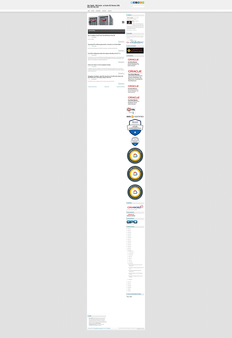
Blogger (108, 328)
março (130, 261)
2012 (129, 282)
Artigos (92, 10)
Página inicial (106, 86)
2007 (129, 290)
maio (130, 258)
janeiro (130, 279)
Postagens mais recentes (92, 86)
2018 (129, 241)
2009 (129, 287)
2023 (129, 232)
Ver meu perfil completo (132, 30)
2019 (129, 239)
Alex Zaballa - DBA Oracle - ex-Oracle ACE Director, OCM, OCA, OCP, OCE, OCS (103, 6)
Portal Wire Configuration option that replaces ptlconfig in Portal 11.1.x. (104, 53)
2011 (129, 283)
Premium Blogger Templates (140, 328)
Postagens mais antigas (121, 86)
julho (130, 256)
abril (129, 260)
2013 (129, 250)
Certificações (98, 10)
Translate (134, 19)
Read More (122, 41)
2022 (129, 234)
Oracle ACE (110, 10)
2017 (129, 242)
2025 (129, 228)
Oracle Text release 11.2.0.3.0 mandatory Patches (99, 64)
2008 (129, 289)
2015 (129, 246)
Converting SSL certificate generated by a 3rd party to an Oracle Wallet (104, 44)
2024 (129, 230)
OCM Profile (104, 10)
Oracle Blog (92, 30)
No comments (94, 37)
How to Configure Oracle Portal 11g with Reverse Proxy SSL (101, 35)
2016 (129, 244)
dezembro (130, 251)
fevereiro (130, 263)
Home (89, 10)
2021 (129, 235)
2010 (129, 285)
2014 (129, 248)
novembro (130, 253)
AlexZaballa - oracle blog (98, 328)
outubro (130, 254)
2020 (129, 237)
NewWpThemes (124, 328)
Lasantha (134, 328)
